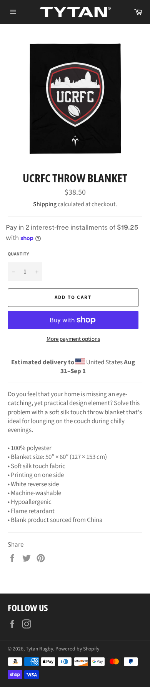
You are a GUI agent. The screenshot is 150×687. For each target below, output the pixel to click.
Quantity (18, 254)
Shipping (45, 204)
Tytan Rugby (39, 648)
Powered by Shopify (77, 648)
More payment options (73, 339)
